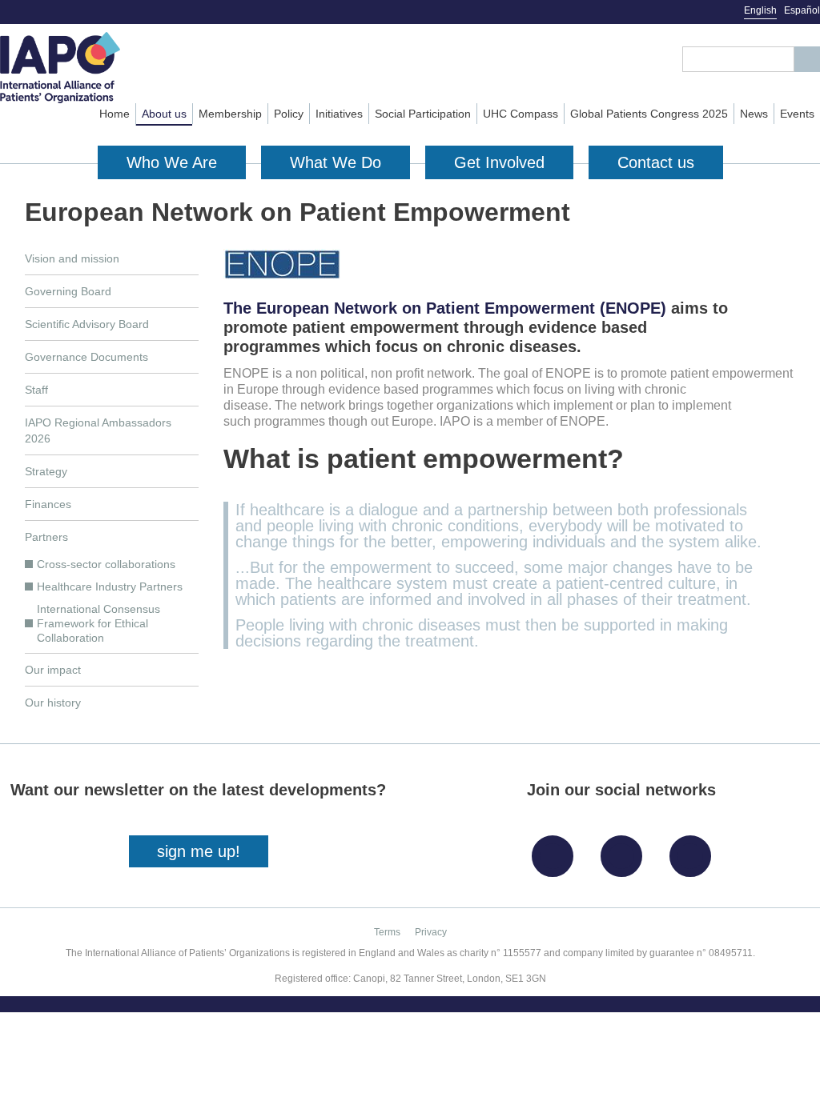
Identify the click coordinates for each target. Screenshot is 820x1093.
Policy (288, 113)
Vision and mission (72, 258)
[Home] (87, 67)
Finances (48, 504)
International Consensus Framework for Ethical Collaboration (98, 623)
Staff (36, 389)
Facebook (556, 850)
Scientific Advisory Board (87, 324)
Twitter (625, 850)
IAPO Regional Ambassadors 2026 (98, 430)
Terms (387, 932)
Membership (230, 113)
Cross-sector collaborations (106, 564)
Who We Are (172, 162)
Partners (46, 536)
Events (797, 113)
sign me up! (198, 851)
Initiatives (339, 113)
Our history (53, 702)
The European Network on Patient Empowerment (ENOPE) (444, 308)
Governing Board (68, 291)
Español (802, 10)
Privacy (431, 932)
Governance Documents (86, 356)
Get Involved (499, 162)
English (760, 10)
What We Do (335, 162)
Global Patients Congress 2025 (649, 113)
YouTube (694, 850)
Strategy (46, 471)
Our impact (53, 669)
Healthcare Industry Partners (110, 586)
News (754, 113)
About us (164, 113)
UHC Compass (520, 113)
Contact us (655, 162)
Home (114, 113)
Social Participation (423, 113)
